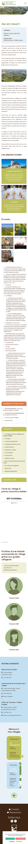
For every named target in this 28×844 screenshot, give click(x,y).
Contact (15, 809)
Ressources (15, 812)
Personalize (12, 841)
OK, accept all (10, 838)
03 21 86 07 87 (7, 677)
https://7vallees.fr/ (8, 696)
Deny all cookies (21, 838)
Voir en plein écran (4, 542)
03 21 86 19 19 (7, 712)
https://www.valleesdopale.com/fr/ (13, 715)
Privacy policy (19, 841)
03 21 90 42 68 (7, 693)
